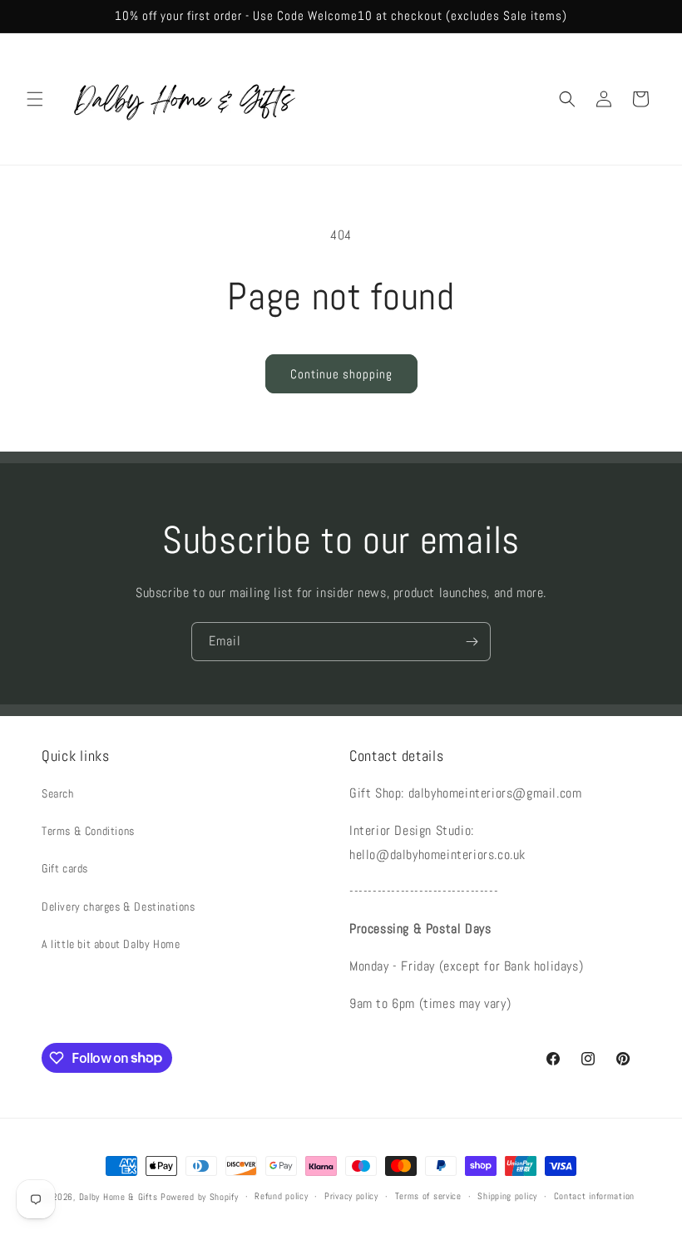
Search (58, 793)
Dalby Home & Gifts (118, 1197)
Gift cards (65, 868)
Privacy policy (351, 1196)
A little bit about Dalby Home (111, 943)
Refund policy (281, 1196)
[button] (35, 99)
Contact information (594, 1196)
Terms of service (428, 1196)
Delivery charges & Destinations (118, 906)
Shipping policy (507, 1196)
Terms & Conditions (88, 830)
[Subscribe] (471, 641)
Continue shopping (341, 374)
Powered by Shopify (200, 1197)
